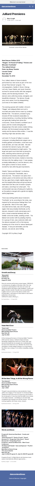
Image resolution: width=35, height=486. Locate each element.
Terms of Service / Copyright (17, 478)
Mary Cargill (11, 18)
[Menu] (32, 6)
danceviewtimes (9, 6)
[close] (33, 2)
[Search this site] (30, 6)
